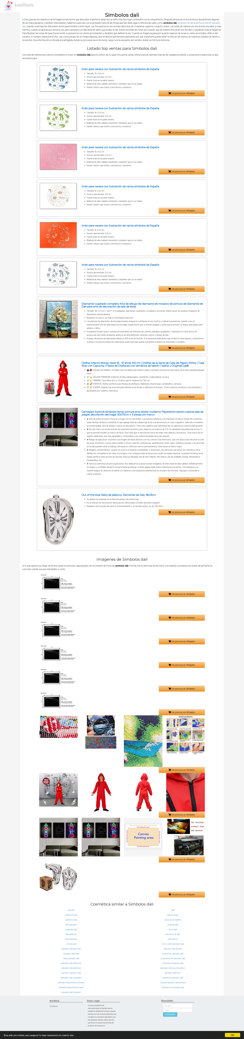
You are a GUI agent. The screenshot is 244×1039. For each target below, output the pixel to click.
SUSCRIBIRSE (170, 1014)
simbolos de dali (186, 23)
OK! (232, 1035)
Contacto (54, 1006)
